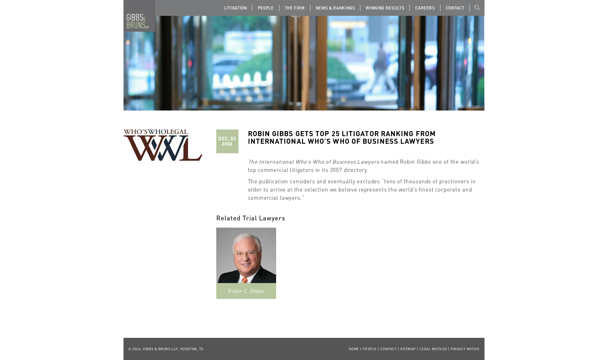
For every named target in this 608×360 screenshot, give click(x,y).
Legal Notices (433, 349)
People (266, 7)
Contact (455, 7)
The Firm (295, 7)
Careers (425, 7)
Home (354, 349)
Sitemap (408, 349)
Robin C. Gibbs (246, 290)
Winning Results (385, 7)
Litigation (235, 7)
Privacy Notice (465, 349)
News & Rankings (335, 7)
